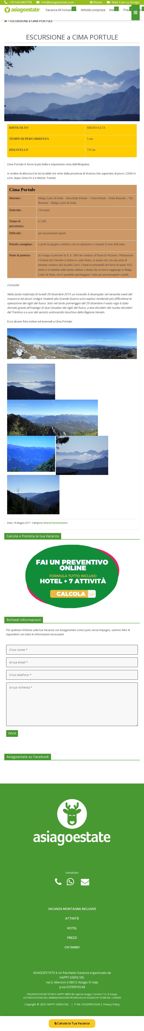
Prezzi (127, 10)
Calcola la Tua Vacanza (73, 1023)
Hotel (72, 928)
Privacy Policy (111, 1004)
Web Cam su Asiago (125, 2)
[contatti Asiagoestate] (72, 823)
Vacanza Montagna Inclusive (72, 909)
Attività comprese (93, 10)
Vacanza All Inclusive (60, 10)
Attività (72, 918)
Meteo (97, 2)
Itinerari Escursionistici (56, 522)
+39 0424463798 (20, 2)
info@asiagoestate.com (57, 2)
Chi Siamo (72, 947)
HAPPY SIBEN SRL (58, 1004)
